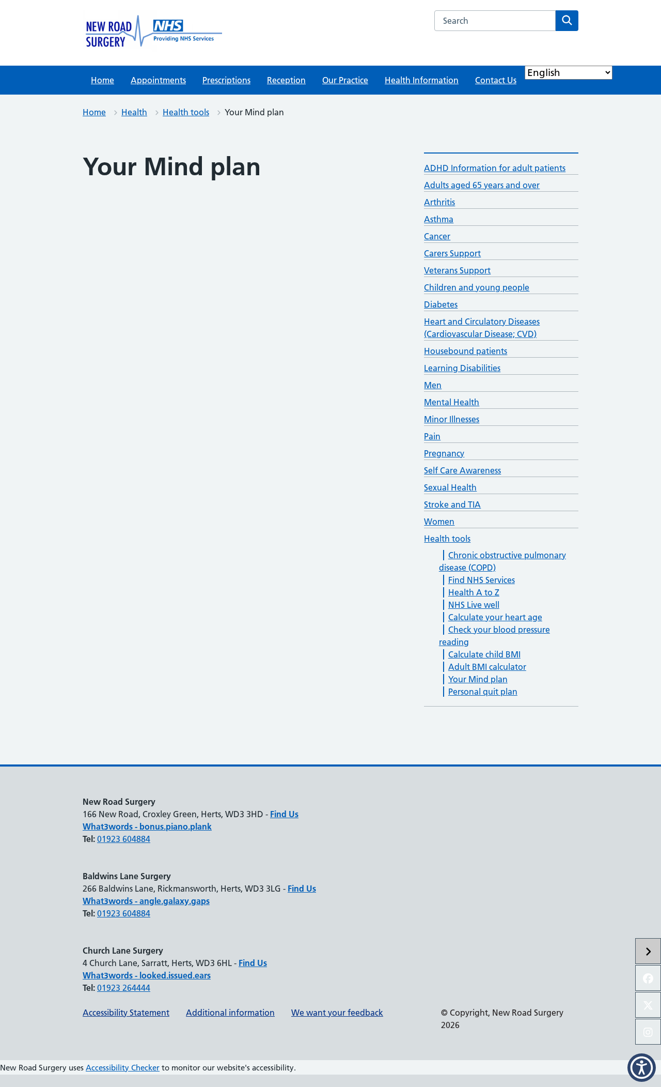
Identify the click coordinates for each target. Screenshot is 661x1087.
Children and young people (476, 287)
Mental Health (451, 402)
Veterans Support (457, 270)
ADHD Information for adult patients (494, 168)
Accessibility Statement (126, 1012)
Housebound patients (465, 351)
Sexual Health (450, 487)
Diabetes (441, 304)
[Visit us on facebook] (648, 978)
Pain (432, 436)
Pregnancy (444, 453)
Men (433, 385)
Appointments (158, 80)
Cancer (437, 236)
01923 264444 (123, 988)
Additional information (230, 1012)
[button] (641, 1067)
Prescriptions (226, 80)
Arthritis (439, 202)
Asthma (438, 219)
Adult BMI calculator (487, 667)
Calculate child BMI (484, 654)
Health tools (186, 112)
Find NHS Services (481, 580)
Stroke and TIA (452, 504)
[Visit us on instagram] (648, 1032)
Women (439, 521)
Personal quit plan (482, 691)
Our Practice (345, 80)
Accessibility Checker (123, 1068)
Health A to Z (473, 592)
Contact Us (495, 80)
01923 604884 (123, 839)
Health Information (422, 80)
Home (102, 80)
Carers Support (452, 253)
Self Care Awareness (462, 470)
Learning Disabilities (462, 368)
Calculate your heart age (495, 617)
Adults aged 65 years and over (482, 185)
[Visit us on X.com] (648, 1005)
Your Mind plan (478, 679)
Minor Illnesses (451, 419)
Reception (286, 80)
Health (134, 112)
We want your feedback (337, 1012)
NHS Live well (473, 605)
